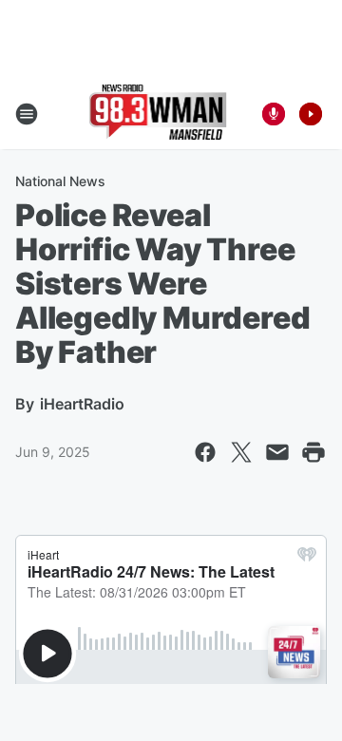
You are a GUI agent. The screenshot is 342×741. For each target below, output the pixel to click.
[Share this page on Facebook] (205, 452)
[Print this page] (313, 452)
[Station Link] (158, 114)
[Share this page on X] (241, 452)
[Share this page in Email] (277, 452)
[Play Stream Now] (310, 114)
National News (60, 181)
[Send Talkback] (273, 114)
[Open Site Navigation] (26, 114)
